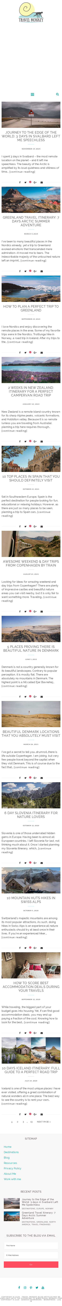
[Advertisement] (31, 58)
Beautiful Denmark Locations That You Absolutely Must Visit (31, 733)
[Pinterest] (31, 1288)
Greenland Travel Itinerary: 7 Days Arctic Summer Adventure (31, 221)
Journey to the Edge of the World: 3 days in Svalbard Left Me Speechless (31, 136)
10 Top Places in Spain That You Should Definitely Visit (31, 478)
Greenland (42, 1222)
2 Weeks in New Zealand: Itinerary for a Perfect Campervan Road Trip (31, 391)
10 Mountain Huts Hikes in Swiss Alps (31, 900)
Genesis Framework (31, 1300)
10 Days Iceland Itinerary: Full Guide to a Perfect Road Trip (31, 1070)
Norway (49, 1209)
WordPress (49, 1300)
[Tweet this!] (25, 182)
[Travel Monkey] (31, 12)
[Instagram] (25, 1288)
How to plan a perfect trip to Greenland (31, 308)
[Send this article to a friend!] (42, 182)
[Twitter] (37, 1288)
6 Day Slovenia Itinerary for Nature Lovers (31, 815)
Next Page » (44, 1122)
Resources (10, 1163)
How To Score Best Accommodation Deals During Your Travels (31, 987)
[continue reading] (22, 171)
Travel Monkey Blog (32, 1297)
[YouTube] (43, 1288)
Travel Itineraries (41, 1224)
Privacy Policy (12, 1168)
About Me (10, 1173)
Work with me (12, 1179)
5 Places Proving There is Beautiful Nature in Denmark (31, 648)
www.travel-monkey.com (49, 1298)
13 (31, 1122)
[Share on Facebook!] (20, 182)
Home (7, 1146)
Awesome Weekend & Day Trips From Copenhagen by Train (31, 563)
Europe (40, 1209)
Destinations (11, 1152)
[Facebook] (19, 1288)
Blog (7, 1157)
